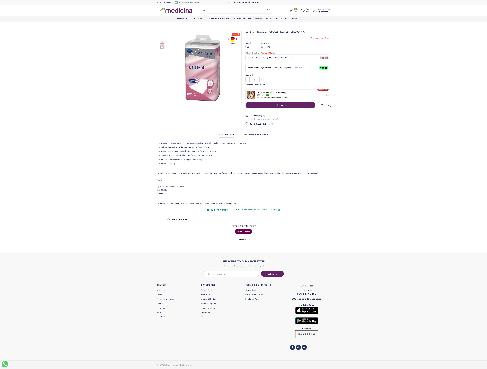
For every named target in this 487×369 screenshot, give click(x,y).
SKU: (247, 47)
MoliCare (264, 43)
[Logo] (176, 10)
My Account (323, 11)
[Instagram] (298, 347)
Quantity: (249, 75)
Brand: (248, 43)
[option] (204, 68)
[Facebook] (292, 347)
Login (320, 9)
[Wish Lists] (322, 105)
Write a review (243, 231)
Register (327, 9)
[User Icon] (315, 10)
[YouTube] (304, 347)
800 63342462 (306, 294)
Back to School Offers (272, 97)
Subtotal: (249, 84)
